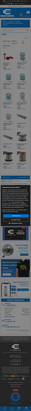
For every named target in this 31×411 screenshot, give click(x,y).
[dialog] (15, 205)
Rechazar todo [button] (16, 219)
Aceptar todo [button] (16, 215)
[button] (15, 223)
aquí (16, 210)
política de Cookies (6, 202)
